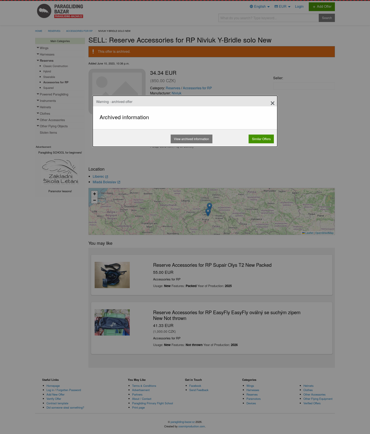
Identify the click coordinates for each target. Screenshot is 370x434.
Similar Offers (261, 138)
